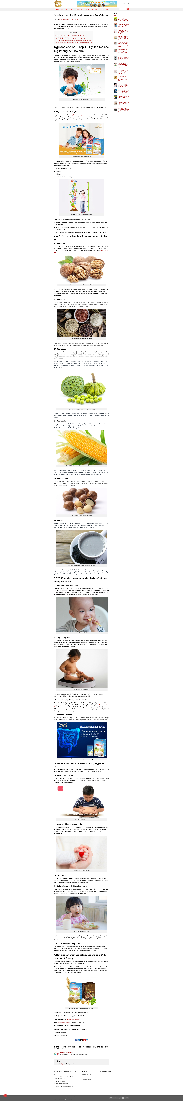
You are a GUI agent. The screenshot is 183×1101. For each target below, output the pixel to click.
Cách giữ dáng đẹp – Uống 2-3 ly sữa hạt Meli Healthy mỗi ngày (123, 85)
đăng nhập (63, 1064)
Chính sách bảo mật (86, 1082)
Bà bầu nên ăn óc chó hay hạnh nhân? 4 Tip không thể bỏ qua (123, 31)
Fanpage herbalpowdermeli (63, 1022)
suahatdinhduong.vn (77, 19)
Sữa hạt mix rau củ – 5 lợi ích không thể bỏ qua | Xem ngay (123, 97)
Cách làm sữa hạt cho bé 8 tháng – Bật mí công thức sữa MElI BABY (123, 65)
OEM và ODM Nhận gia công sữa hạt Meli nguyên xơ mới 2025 (123, 110)
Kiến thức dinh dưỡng (92, 9)
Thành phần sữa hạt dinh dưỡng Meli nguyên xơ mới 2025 (123, 38)
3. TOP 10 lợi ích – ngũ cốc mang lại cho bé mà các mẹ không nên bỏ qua (73, 40)
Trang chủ (60, 9)
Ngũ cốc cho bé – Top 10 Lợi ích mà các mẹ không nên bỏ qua (69, 35)
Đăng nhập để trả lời (104, 1057)
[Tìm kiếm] (128, 9)
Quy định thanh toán (86, 1074)
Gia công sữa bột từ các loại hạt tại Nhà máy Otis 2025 (123, 72)
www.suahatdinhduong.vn (72, 1019)
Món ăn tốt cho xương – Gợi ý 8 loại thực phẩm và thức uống (123, 25)
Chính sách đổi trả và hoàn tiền (88, 1077)
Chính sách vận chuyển (86, 1079)
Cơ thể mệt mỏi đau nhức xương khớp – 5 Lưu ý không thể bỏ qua (123, 52)
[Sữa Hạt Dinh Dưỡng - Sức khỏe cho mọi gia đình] (64, 4)
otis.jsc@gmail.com (63, 1083)
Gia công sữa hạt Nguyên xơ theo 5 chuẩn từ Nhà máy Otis (122, 78)
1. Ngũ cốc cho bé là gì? (62, 37)
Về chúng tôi (106, 9)
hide (75, 32)
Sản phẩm (79, 9)
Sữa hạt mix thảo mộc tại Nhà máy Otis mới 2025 (123, 103)
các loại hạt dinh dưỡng (75, 115)
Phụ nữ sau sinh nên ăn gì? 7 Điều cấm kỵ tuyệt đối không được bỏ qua (123, 44)
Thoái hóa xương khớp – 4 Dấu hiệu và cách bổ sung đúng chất (123, 91)
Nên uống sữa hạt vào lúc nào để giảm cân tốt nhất (123, 58)
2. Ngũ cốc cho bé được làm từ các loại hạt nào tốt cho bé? (70, 38)
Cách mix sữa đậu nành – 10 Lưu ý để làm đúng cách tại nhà (123, 19)
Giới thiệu (70, 9)
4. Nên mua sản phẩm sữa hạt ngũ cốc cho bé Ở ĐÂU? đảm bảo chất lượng (74, 42)
